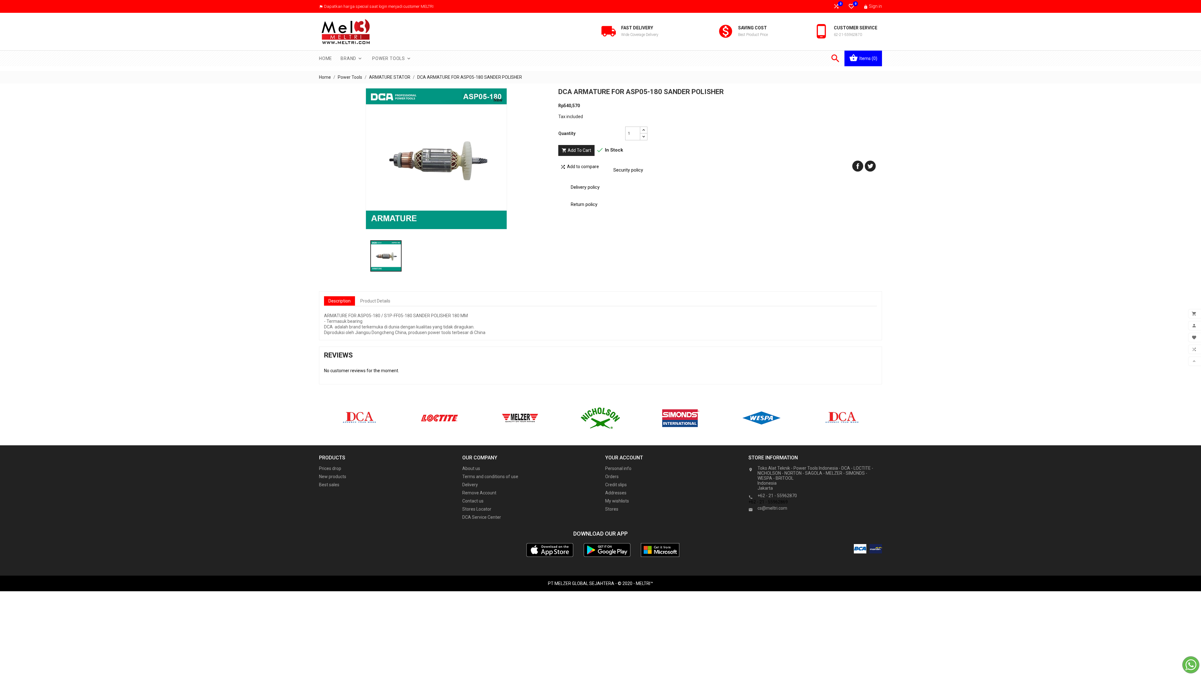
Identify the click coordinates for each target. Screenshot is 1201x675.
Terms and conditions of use (490, 476)
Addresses (615, 492)
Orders (612, 476)
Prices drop (330, 468)
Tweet (870, 166)
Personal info (618, 468)
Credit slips (616, 484)
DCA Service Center (481, 517)
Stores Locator (476, 509)
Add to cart (576, 150)
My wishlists (617, 500)
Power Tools (392, 58)
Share (857, 166)
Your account (624, 458)
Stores (611, 509)
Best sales (329, 484)
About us (471, 468)
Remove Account (479, 492)
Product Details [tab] (375, 300)
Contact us (473, 500)
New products (332, 476)
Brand (352, 58)
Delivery (470, 484)
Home (325, 58)
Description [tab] (339, 300)
